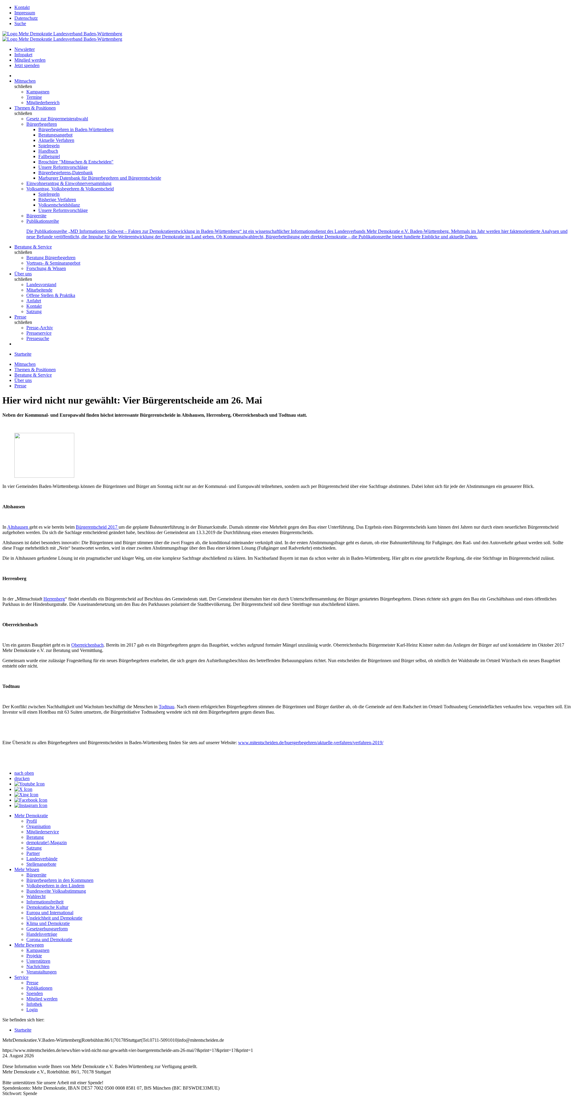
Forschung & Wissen (46, 268)
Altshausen (18, 527)
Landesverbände (42, 858)
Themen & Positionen (35, 107)
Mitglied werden (30, 60)
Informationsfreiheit (44, 901)
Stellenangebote (41, 864)
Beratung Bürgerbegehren (50, 257)
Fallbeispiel (49, 156)
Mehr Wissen (26, 869)
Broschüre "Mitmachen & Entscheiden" (76, 161)
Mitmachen (25, 81)
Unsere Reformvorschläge (63, 167)
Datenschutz (26, 18)
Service (21, 977)
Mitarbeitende (39, 289)
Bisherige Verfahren (57, 199)
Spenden (34, 993)
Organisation (38, 826)
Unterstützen (38, 961)
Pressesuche (37, 338)
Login (32, 1009)
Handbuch (48, 151)
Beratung (35, 837)
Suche (20, 23)
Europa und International (49, 912)
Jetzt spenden (27, 65)
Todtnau (166, 706)
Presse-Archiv (39, 327)
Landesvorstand (41, 284)
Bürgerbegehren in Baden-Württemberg (76, 129)
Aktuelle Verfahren (56, 140)
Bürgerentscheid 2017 (97, 527)
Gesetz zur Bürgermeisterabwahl (57, 118)
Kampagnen (37, 91)
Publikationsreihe (42, 221)
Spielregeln (49, 145)
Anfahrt (33, 300)
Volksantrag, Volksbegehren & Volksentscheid (70, 188)
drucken (22, 778)
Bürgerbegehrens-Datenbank (65, 172)
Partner (33, 853)
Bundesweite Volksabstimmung (56, 891)
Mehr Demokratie (31, 815)
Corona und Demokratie (49, 939)
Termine (34, 97)
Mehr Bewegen (29, 944)
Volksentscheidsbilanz (59, 204)
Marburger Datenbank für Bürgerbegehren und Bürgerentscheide (99, 178)
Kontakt (22, 7)
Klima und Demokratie (48, 923)
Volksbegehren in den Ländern (55, 885)
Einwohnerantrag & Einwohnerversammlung (68, 183)
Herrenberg (54, 598)
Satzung (34, 311)
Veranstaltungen (41, 971)
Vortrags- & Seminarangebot (53, 263)
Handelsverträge (41, 934)
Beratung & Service (33, 246)
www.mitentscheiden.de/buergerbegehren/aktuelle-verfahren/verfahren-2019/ (310, 742)
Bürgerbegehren (41, 124)
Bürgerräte (36, 215)
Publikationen (39, 988)
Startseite (22, 354)
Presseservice (39, 333)
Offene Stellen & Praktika (50, 295)
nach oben (24, 773)
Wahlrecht (36, 896)
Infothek (34, 1004)
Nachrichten (37, 966)
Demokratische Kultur (47, 907)
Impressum (24, 12)
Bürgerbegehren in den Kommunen (59, 880)
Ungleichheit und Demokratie (54, 917)
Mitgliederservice (42, 831)
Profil (31, 821)
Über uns (23, 273)
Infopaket (23, 54)
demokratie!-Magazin (46, 842)
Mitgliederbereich (43, 102)
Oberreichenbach (87, 644)
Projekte (34, 955)
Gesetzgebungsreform (47, 928)
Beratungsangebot (55, 134)
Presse (20, 316)
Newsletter (24, 49)
